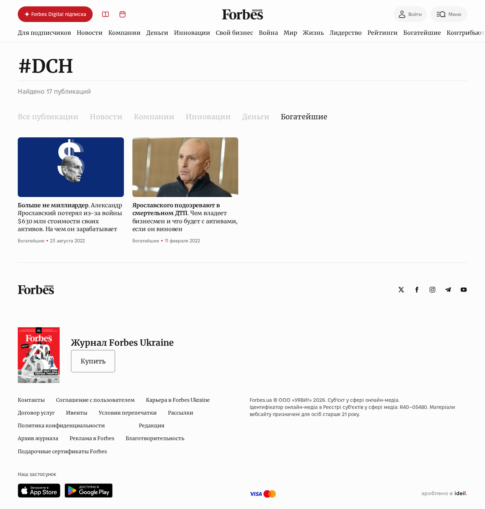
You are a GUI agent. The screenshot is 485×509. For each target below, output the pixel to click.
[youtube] (464, 289)
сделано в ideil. (444, 493)
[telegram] (448, 289)
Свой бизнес (234, 32)
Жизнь (313, 32)
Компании (124, 32)
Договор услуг (36, 413)
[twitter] (401, 289)
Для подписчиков (44, 32)
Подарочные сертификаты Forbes (62, 451)
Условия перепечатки (128, 413)
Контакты (31, 400)
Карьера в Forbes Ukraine (178, 400)
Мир (290, 32)
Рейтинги (382, 32)
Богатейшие (422, 32)
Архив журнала (38, 438)
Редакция (151, 425)
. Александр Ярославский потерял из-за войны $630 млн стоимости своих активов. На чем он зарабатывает (70, 217)
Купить (93, 361)
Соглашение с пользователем (95, 400)
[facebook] (417, 289)
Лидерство (345, 32)
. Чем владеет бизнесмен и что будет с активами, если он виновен (185, 217)
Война (268, 32)
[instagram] (432, 289)
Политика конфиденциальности (61, 425)
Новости (90, 32)
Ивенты (76, 413)
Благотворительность (155, 438)
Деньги (157, 32)
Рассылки (180, 413)
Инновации (192, 32)
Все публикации (48, 116)
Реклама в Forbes (92, 438)
